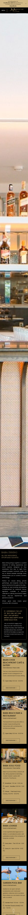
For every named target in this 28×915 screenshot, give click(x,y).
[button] (2, 275)
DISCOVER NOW (11, 688)
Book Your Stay (19, 10)
